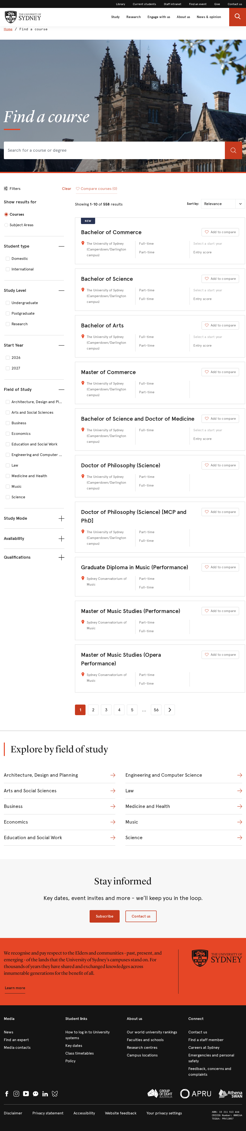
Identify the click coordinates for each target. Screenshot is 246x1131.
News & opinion (209, 17)
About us (183, 17)
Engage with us (159, 17)
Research (133, 17)
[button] (237, 17)
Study (115, 17)
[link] (120, 4)
